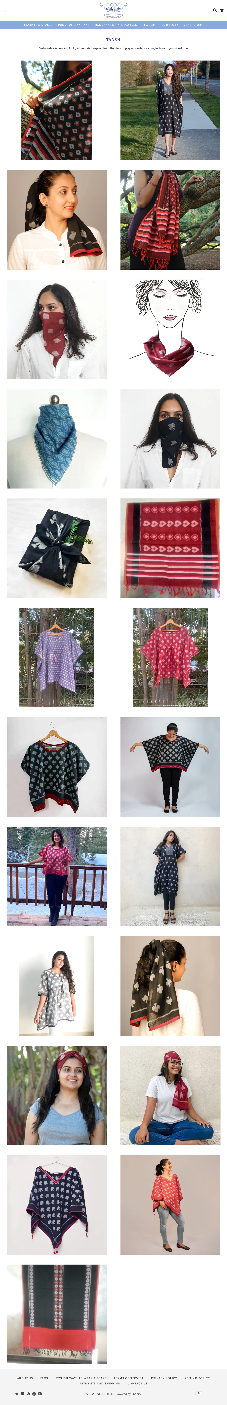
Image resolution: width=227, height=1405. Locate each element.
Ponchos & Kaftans (74, 24)
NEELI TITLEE (105, 1394)
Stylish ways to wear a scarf (81, 1378)
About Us (25, 1378)
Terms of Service (129, 1378)
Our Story (170, 24)
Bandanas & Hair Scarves (116, 24)
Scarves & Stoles (38, 24)
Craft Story (193, 24)
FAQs (44, 1378)
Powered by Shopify (128, 1394)
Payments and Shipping (99, 1383)
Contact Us (138, 1383)
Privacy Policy (164, 1378)
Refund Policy (197, 1378)
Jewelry (149, 24)
